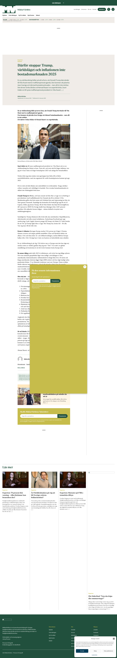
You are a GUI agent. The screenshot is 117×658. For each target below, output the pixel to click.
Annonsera (84, 9)
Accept (82, 651)
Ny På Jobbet (22, 15)
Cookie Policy (94, 654)
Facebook (95, 632)
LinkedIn (95, 629)
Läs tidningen (77, 9)
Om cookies (74, 643)
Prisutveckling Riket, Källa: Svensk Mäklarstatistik (12, 20)
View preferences (108, 651)
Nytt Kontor (31, 15)
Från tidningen (13, 15)
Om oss (89, 9)
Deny (95, 651)
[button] (114, 638)
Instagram (96, 635)
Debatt (38, 15)
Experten (20, 60)
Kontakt (94, 9)
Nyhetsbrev (102, 9)
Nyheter (4, 15)
